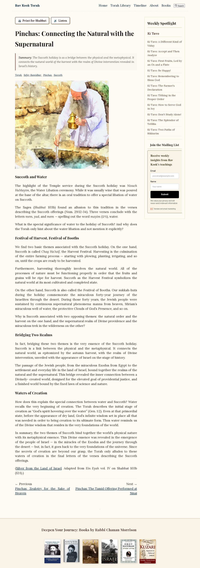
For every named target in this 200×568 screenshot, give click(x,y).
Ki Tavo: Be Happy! (159, 70)
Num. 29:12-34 (76, 212)
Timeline (140, 5)
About (154, 5)
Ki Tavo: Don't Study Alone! (164, 114)
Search (180, 6)
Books (166, 5)
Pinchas (47, 75)
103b (50, 207)
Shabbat (40, 207)
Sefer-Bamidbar (32, 75)
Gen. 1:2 (94, 411)
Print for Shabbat (32, 20)
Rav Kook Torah (27, 5)
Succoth (58, 75)
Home (103, 5)
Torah (18, 75)
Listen (60, 20)
